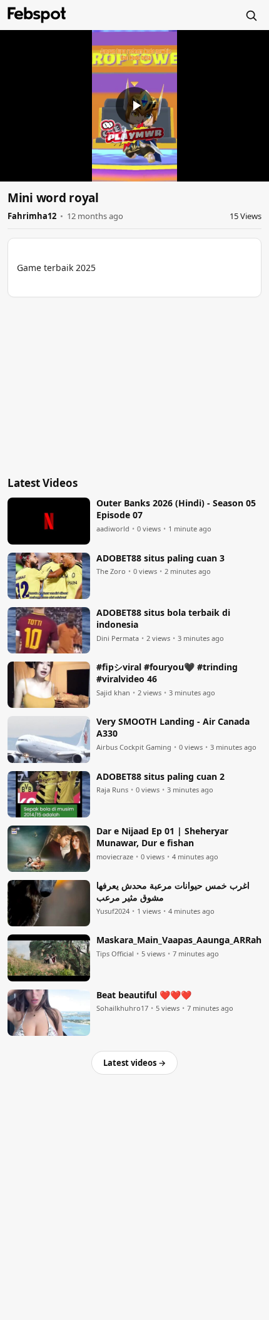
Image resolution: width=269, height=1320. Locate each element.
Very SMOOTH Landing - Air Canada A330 (173, 727)
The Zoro (111, 571)
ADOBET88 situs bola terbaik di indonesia (163, 618)
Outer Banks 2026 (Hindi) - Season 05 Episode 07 (176, 509)
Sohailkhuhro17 (122, 1008)
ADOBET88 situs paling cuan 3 (160, 558)
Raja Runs (112, 789)
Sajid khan (113, 692)
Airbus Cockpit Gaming (133, 747)
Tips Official (115, 953)
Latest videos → (134, 1062)
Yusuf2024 (112, 911)
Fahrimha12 (32, 216)
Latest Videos (43, 483)
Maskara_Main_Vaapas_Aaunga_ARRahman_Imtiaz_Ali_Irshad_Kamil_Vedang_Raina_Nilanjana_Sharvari (178, 940)
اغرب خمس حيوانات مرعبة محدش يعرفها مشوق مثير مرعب (173, 891)
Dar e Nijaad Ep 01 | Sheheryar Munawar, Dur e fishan (162, 837)
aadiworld (112, 528)
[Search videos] (250, 15)
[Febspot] (37, 15)
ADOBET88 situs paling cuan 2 (160, 776)
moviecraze (114, 856)
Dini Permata (117, 638)
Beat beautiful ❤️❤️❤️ (143, 995)
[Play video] (134, 106)
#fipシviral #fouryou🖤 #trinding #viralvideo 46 (167, 673)
